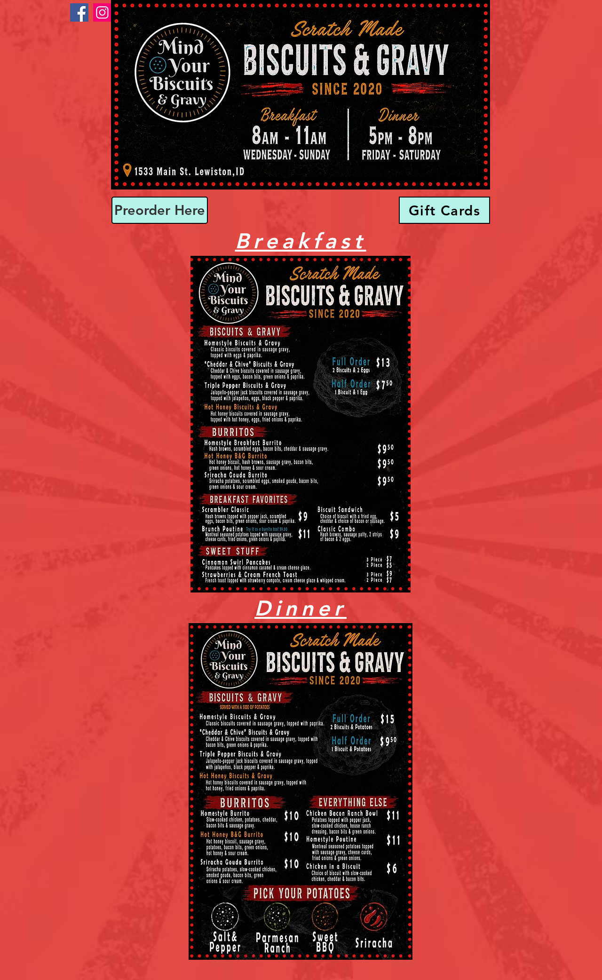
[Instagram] (102, 12)
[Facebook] (79, 12)
